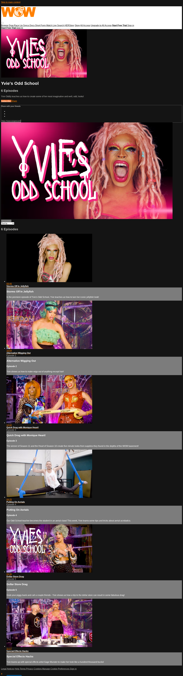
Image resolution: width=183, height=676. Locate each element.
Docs (32, 25)
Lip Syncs (25, 25)
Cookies (38, 669)
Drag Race (14, 25)
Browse (5, 25)
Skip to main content (10, 2)
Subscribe (6, 101)
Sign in (130, 25)
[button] (2, 23)
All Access (85, 25)
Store (77, 25)
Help (17, 669)
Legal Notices (7, 669)
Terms (23, 669)
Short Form (40, 25)
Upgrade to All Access (101, 25)
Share (14, 101)
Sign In (19, 28)
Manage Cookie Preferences (56, 669)
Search (61, 25)
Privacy (30, 669)
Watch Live (51, 25)
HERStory (69, 25)
